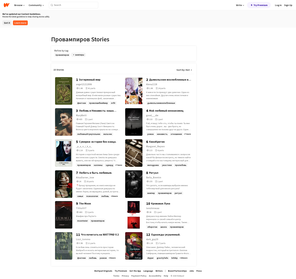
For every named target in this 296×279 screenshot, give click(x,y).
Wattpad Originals (103, 271)
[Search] (52, 5)
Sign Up (288, 5)
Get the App (135, 271)
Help (166, 276)
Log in (278, 5)
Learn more (20, 22)
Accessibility (155, 276)
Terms (116, 276)
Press (199, 271)
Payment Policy (138, 276)
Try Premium (260, 5)
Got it (7, 22)
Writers (159, 271)
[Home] (6, 5)
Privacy (125, 276)
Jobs (191, 271)
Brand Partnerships (177, 271)
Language (148, 271)
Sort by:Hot (183, 69)
